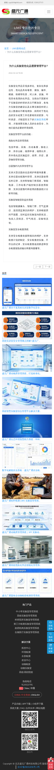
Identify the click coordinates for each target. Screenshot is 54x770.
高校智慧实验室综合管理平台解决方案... (21, 411)
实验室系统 (40, 119)
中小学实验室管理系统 (27, 611)
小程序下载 (37, 704)
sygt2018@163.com (15, 2)
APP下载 (26, 704)
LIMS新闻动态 (18, 48)
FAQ (22, 708)
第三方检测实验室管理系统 (27, 624)
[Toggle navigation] (49, 12)
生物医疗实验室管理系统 (27, 632)
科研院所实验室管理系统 (27, 620)
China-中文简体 (22, 695)
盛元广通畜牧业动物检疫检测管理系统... (21, 596)
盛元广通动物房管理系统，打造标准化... (21, 374)
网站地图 (40, 708)
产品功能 (16, 704)
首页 (6, 48)
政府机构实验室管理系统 (27, 628)
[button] (27, 694)
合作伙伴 (30, 708)
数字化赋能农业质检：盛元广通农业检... (21, 470)
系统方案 (14, 708)
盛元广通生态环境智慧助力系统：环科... (21, 439)
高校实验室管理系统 (27, 616)
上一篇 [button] (38, 266)
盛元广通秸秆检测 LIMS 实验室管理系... (21, 501)
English (36, 695)
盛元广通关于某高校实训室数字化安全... (21, 308)
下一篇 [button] (47, 266)
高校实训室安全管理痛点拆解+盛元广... (21, 341)
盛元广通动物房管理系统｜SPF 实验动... (21, 532)
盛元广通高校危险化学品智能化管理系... (21, 565)
